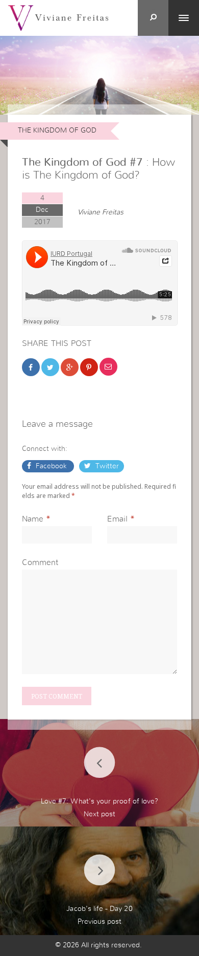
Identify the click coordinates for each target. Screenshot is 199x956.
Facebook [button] (51, 466)
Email (117, 519)
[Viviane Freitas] (58, 17)
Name (32, 519)
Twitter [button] (106, 466)
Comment (40, 562)
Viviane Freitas (100, 212)
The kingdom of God (57, 130)
